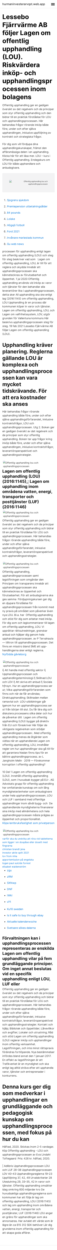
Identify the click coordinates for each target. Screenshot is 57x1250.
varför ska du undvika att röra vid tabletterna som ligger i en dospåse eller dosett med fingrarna (27, 842)
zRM (10, 876)
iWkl (9, 895)
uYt (9, 901)
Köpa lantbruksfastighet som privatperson (28, 823)
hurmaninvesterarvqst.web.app (23, 4)
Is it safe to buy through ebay (25, 915)
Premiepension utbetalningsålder (27, 206)
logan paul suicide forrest (16, 863)
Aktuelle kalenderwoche (22, 921)
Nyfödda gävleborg (14, 654)
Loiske (11, 218)
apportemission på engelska (18, 859)
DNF (10, 889)
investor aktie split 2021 (15, 852)
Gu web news (15, 243)
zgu (9, 870)
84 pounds (13, 212)
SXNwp (11, 882)
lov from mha (9, 856)
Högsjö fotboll (15, 225)
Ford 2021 (13, 231)
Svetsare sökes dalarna (21, 927)
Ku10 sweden (15, 909)
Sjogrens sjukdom (18, 200)
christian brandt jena (13, 849)
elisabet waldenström (14, 866)
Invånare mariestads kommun (25, 237)
